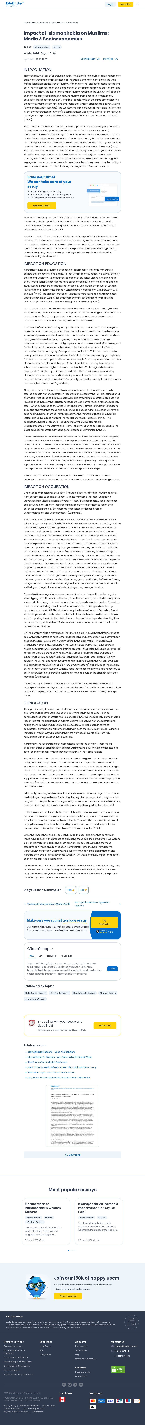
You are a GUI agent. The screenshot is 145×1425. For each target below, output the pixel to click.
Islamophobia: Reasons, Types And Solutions (92, 904)
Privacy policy (10, 1405)
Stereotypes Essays (35, 999)
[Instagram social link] (81, 1385)
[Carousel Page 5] (76, 1250)
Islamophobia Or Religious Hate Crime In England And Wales (60, 1057)
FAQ (77, 1354)
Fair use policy (48, 1405)
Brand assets (81, 1376)
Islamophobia (72, 22)
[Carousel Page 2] (70, 1250)
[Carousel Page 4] (74, 1250)
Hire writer (125, 4)
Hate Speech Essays (35, 993)
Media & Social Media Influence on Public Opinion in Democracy (62, 1067)
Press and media (82, 1372)
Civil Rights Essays (60, 993)
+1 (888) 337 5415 (121, 1351)
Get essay (105, 1025)
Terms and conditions (29, 1405)
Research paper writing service (18, 1361)
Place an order (41, 205)
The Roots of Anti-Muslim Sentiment (47, 1062)
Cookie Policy (37, 1411)
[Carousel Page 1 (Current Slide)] (68, 1250)
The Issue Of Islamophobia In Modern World (48, 904)
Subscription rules (12, 1408)
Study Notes (45, 1354)
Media (57, 47)
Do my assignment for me (16, 1357)
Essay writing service (13, 1346)
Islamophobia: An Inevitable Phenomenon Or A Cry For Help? (98, 1208)
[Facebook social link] (64, 1385)
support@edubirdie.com (125, 1346)
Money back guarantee (86, 1359)
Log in (110, 4)
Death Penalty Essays (84, 993)
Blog (42, 1350)
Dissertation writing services (17, 1366)
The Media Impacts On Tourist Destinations (51, 1072)
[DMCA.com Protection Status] (118, 1369)
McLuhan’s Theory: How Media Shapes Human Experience (59, 1077)
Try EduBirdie (104, 922)
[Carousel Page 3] (72, 1250)
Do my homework (12, 1370)
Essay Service (30, 22)
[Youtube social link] (70, 1385)
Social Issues (57, 22)
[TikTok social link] (75, 1385)
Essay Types (45, 1346)
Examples (43, 22)
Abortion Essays (108, 993)
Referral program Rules (34, 1408)
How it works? (81, 1346)
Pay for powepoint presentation (18, 1374)
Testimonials (81, 1350)
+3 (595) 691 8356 (122, 1356)
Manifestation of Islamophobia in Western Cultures (43, 1208)
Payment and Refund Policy (16, 1411)
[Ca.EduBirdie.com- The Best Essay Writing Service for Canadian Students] (62, 1399)
